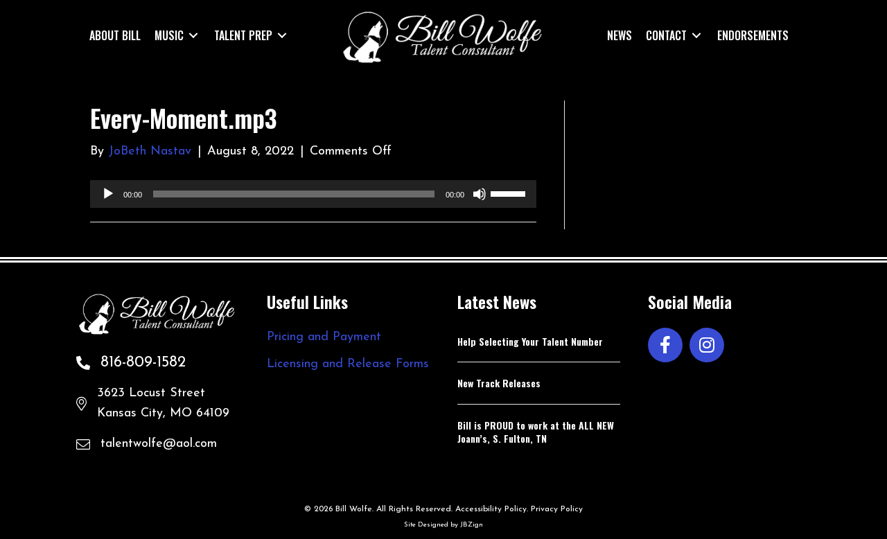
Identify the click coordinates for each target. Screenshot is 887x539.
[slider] (510, 192)
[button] (665, 345)
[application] (313, 194)
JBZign (471, 525)
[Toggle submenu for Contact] (696, 35)
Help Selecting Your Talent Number (530, 341)
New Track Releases (499, 382)
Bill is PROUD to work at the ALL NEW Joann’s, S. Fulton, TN (535, 432)
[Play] (108, 194)
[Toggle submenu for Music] (193, 35)
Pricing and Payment (324, 337)
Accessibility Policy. (491, 509)
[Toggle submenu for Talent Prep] (282, 35)
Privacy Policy (557, 509)
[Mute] (479, 194)
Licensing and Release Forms (348, 364)
